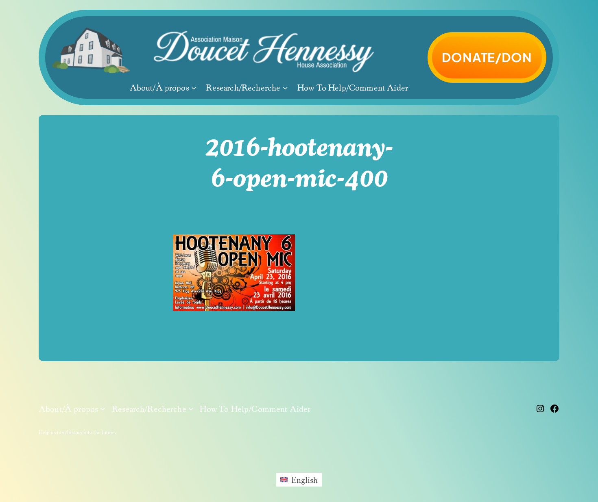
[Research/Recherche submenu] (285, 87)
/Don (487, 57)
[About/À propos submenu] (193, 87)
